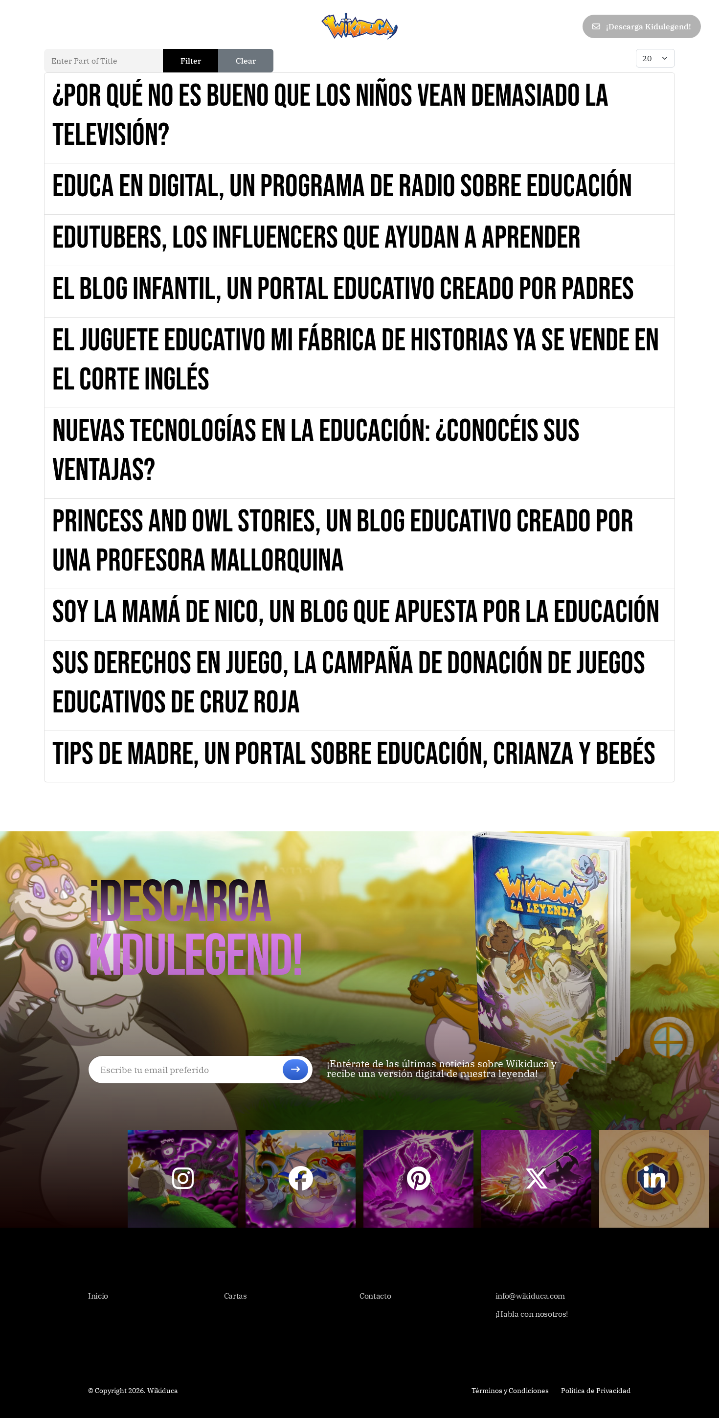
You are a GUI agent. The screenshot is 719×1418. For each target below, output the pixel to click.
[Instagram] (569, 26)
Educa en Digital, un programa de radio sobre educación (342, 187)
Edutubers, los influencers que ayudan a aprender (316, 238)
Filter (190, 61)
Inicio (30, 26)
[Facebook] (482, 26)
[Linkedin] (547, 26)
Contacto (202, 26)
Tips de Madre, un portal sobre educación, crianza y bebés (353, 754)
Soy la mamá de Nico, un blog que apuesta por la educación (355, 612)
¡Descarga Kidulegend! (647, 26)
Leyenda (117, 26)
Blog (158, 26)
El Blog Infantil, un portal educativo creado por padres (343, 289)
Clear (246, 61)
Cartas (71, 26)
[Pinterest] (525, 26)
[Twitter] (504, 26)
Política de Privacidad (596, 1390)
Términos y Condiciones (510, 1390)
